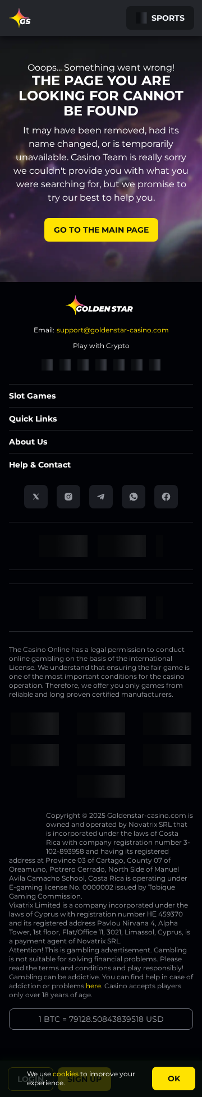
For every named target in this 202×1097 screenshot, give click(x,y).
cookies (66, 1074)
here (93, 986)
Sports (168, 18)
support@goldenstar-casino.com (113, 330)
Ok (174, 1078)
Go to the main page (101, 230)
